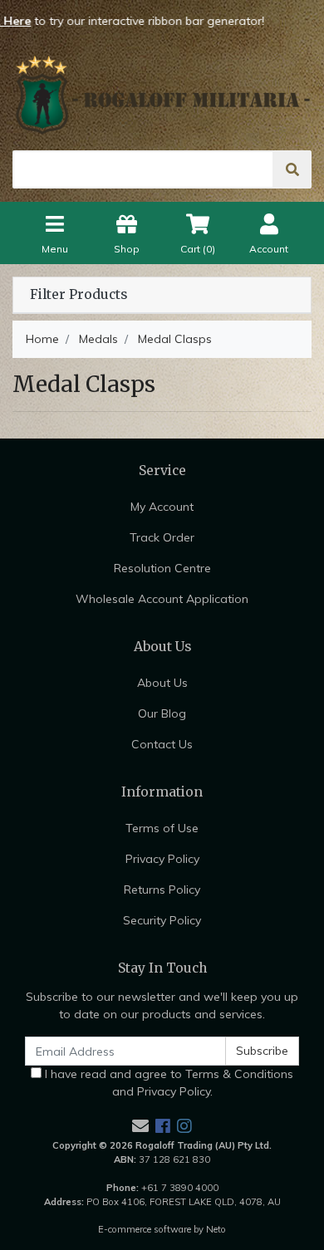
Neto (216, 1229)
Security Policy (162, 920)
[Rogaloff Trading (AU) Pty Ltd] (162, 94)
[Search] (292, 169)
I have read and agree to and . (167, 1082)
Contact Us (162, 744)
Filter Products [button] (78, 294)
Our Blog (162, 713)
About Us (162, 682)
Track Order (162, 537)
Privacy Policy (162, 858)
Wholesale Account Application (162, 598)
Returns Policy (162, 889)
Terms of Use (162, 828)
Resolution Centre (162, 568)
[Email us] (140, 1125)
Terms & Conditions (239, 1073)
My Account (162, 506)
